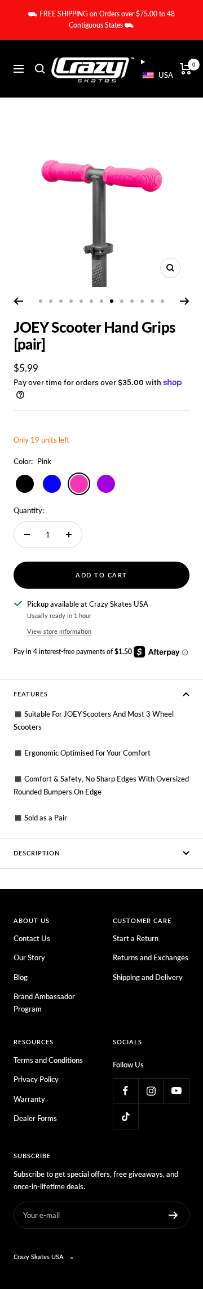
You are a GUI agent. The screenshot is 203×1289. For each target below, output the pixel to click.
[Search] (40, 69)
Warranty (29, 1098)
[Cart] (186, 68)
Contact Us (32, 938)
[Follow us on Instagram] (151, 1090)
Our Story (29, 957)
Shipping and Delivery (148, 977)
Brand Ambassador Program (44, 1002)
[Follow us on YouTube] (176, 1090)
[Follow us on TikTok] (125, 1116)
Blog (21, 977)
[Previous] (18, 301)
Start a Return (135, 938)
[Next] (184, 301)
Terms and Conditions (48, 1060)
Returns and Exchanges (150, 957)
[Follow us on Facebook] (125, 1090)
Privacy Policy (36, 1079)
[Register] (173, 1215)
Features (31, 694)
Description (37, 853)
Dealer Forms (35, 1118)
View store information (59, 631)
